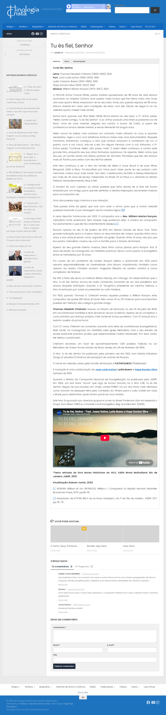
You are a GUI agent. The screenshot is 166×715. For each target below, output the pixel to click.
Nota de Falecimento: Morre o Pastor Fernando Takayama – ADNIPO (24, 273)
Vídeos (112, 26)
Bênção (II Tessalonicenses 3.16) (24, 304)
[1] (54, 488)
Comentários (63, 566)
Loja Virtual (136, 26)
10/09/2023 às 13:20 (76, 589)
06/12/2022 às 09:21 (91, 574)
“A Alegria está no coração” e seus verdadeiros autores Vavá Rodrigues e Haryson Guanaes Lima (24, 191)
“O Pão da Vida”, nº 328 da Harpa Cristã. (32, 90)
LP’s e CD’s (150, 26)
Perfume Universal (17, 309)
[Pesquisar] (155, 10)
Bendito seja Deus (97, 546)
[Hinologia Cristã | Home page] (22, 11)
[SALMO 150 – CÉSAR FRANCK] (14, 124)
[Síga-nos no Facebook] (32, 33)
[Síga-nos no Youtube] (37, 33)
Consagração (15, 298)
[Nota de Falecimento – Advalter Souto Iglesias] (14, 256)
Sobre (122, 26)
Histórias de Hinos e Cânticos (62, 26)
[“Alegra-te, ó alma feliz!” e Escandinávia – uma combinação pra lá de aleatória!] (14, 157)
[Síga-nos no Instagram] (41, 33)
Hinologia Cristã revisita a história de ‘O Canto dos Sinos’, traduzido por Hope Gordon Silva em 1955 (23, 224)
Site (55, 655)
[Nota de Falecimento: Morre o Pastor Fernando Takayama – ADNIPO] (14, 271)
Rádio (84, 26)
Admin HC (59, 52)
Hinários (23, 26)
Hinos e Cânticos (60, 33)
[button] (56, 61)
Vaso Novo (129, 546)
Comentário (59, 627)
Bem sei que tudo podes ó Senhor (25, 286)
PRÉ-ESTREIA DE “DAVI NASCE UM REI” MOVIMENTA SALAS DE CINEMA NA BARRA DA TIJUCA (24, 175)
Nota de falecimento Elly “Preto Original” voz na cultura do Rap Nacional (22, 135)
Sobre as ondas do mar (20, 246)
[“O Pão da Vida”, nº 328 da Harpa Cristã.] (14, 89)
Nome (56, 645)
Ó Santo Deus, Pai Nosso (64, 546)
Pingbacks (85, 566)
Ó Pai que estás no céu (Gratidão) (25, 292)
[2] (117, 223)
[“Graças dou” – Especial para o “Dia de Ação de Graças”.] (14, 207)
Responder (63, 584)
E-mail (111, 645)
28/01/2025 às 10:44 (82, 605)
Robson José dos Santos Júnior (35, 703)
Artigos (9, 26)
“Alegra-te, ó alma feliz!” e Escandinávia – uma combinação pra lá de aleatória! (23, 160)
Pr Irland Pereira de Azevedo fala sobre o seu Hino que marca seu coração (23, 111)
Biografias (37, 26)
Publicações (96, 26)
